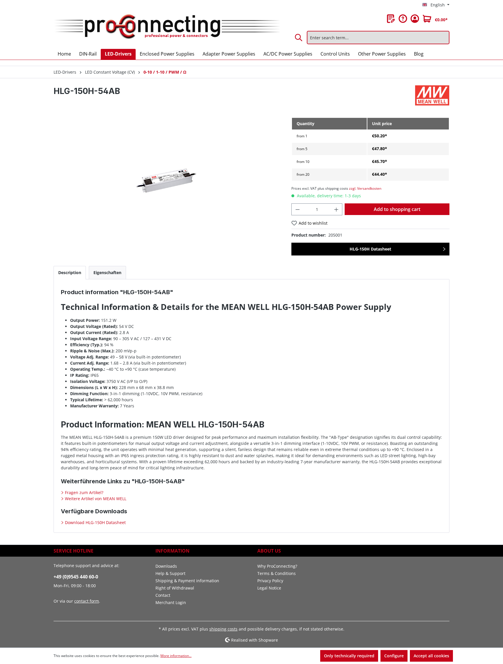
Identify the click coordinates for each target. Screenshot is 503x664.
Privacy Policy (270, 580)
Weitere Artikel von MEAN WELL (95, 498)
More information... (176, 655)
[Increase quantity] (336, 209)
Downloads (166, 566)
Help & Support (170, 573)
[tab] (70, 272)
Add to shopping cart (397, 209)
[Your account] (415, 18)
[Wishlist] (391, 18)
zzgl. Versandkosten (365, 188)
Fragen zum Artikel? (83, 492)
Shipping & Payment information (187, 580)
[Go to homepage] (167, 27)
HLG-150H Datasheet (370, 249)
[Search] (299, 37)
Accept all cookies (431, 655)
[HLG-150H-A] (166, 180)
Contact (162, 595)
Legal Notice (269, 588)
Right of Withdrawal (174, 588)
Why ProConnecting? (277, 566)
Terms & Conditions (276, 573)
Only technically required (349, 655)
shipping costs (223, 629)
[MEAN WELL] (432, 95)
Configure (394, 655)
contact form (86, 601)
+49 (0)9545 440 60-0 (76, 577)
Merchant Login (170, 602)
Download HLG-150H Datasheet (95, 522)
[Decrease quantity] (297, 209)
